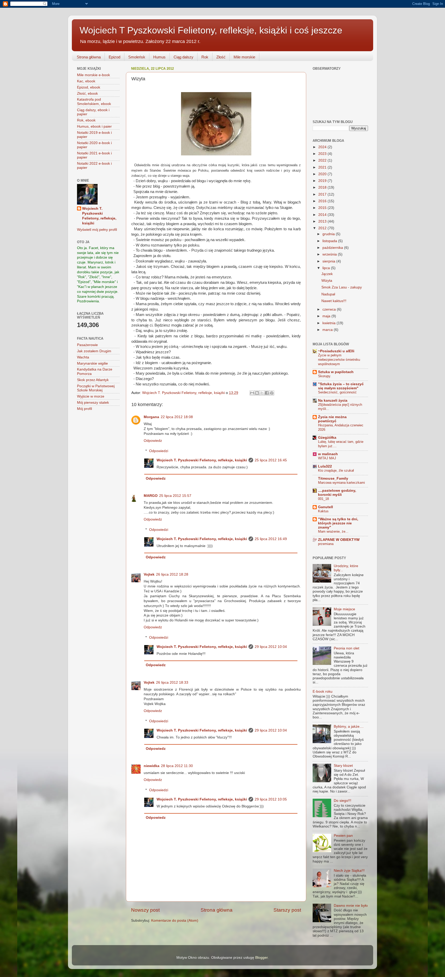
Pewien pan (343, 836)
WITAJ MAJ (327, 458)
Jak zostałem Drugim (94, 351)
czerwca (329, 309)
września (330, 254)
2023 (323, 154)
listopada (330, 241)
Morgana (151, 417)
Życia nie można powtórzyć (332, 419)
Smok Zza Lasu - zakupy (341, 287)
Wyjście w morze (90, 396)
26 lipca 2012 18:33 (172, 682)
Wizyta (326, 281)
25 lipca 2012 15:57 (175, 496)
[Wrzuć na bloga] (257, 392)
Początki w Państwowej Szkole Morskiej (96, 388)
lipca (326, 268)
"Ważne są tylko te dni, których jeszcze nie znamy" (338, 523)
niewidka (151, 766)
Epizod (114, 57)
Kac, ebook (86, 81)
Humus (159, 57)
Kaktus (323, 511)
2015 (323, 208)
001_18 (323, 499)
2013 (323, 221)
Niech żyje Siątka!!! (349, 871)
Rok (204, 57)
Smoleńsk (136, 57)
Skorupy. (324, 376)
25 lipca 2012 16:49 (271, 539)
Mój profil (84, 409)
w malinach (328, 454)
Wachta (83, 357)
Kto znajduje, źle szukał (336, 470)
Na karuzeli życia (332, 400)
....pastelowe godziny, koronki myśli (337, 493)
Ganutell (325, 507)
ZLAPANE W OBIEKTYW (339, 540)
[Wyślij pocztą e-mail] (252, 392)
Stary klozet (343, 766)
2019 (323, 181)
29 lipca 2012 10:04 (271, 647)
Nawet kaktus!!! (333, 301)
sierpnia (329, 261)
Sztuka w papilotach (336, 372)
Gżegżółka (327, 437)
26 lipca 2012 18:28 (172, 574)
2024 (323, 147)
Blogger (261, 958)
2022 (323, 160)
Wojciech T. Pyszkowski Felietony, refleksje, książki (202, 460)
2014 (323, 215)
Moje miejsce (344, 609)
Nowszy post (145, 910)
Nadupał (328, 294)
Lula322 (325, 466)
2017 (323, 194)
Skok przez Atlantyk (93, 380)
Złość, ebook (87, 93)
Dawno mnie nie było (351, 906)
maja (326, 316)
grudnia (329, 234)
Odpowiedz (153, 441)
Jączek (327, 274)
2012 (323, 228)
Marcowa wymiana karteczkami (341, 483)
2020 (323, 174)
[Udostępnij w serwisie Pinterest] (271, 392)
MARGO (151, 496)
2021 (323, 167)
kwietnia (329, 323)
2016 (323, 201)
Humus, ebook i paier (94, 126)
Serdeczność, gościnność (337, 392)
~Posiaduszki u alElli (336, 351)
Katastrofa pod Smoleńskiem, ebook (94, 101)
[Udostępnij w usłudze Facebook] (266, 392)
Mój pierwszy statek (93, 402)
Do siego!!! (342, 801)
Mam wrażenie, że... (333, 531)
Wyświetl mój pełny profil (97, 230)
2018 (323, 187)
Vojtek (149, 574)
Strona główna (89, 57)
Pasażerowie (87, 345)
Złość (221, 57)
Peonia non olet (346, 648)
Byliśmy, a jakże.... (349, 726)
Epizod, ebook (88, 87)
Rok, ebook (86, 120)
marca (328, 330)
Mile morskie (244, 57)
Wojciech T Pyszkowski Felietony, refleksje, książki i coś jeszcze (211, 30)
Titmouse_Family (333, 478)
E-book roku (322, 691)
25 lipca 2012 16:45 (271, 460)
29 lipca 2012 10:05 (271, 799)
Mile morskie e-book (93, 75)
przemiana (325, 544)
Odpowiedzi (158, 451)
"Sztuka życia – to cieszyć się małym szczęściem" (341, 386)
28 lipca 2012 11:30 (177, 766)
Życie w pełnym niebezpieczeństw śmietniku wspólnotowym (339, 359)
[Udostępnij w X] (261, 392)
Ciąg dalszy (183, 57)
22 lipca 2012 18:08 (177, 417)
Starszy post (287, 910)
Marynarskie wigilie (92, 363)
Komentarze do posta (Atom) (174, 920)
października (333, 248)
